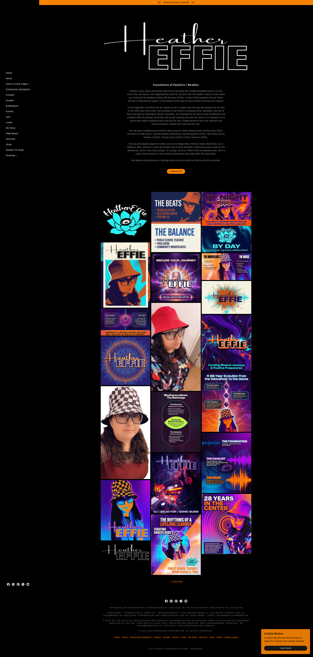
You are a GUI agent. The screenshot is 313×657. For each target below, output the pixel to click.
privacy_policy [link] (231, 637)
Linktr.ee (176, 171)
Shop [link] (8, 144)
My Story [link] (11, 128)
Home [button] (117, 637)
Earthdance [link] (12, 106)
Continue (286, 648)
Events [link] (9, 111)
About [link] (9, 78)
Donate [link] (10, 100)
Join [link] (8, 117)
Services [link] (10, 139)
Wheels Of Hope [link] (15, 150)
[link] (8, 584)
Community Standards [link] (18, 89)
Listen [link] (9, 122)
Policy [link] (219, 637)
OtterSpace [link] (12, 133)
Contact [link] (10, 95)
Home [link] (9, 73)
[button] (22, 84)
